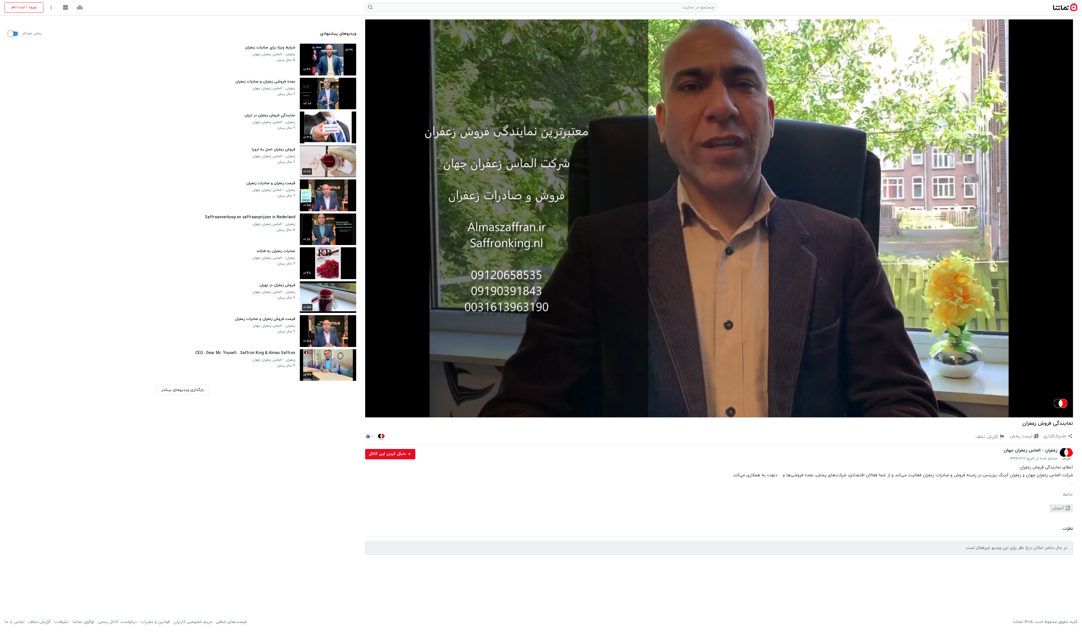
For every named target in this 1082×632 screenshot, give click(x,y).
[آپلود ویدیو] (80, 7)
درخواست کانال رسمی (117, 622)
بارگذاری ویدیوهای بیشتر (182, 390)
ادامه (1068, 494)
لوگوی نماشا (83, 622)
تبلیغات (61, 622)
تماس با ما (15, 622)
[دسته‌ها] (65, 7)
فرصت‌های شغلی (231, 622)
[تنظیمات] (51, 7)
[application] (719, 218)
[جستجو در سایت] (370, 7)
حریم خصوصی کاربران (193, 622)
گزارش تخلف (39, 622)
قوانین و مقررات (155, 622)
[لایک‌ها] (381, 436)
